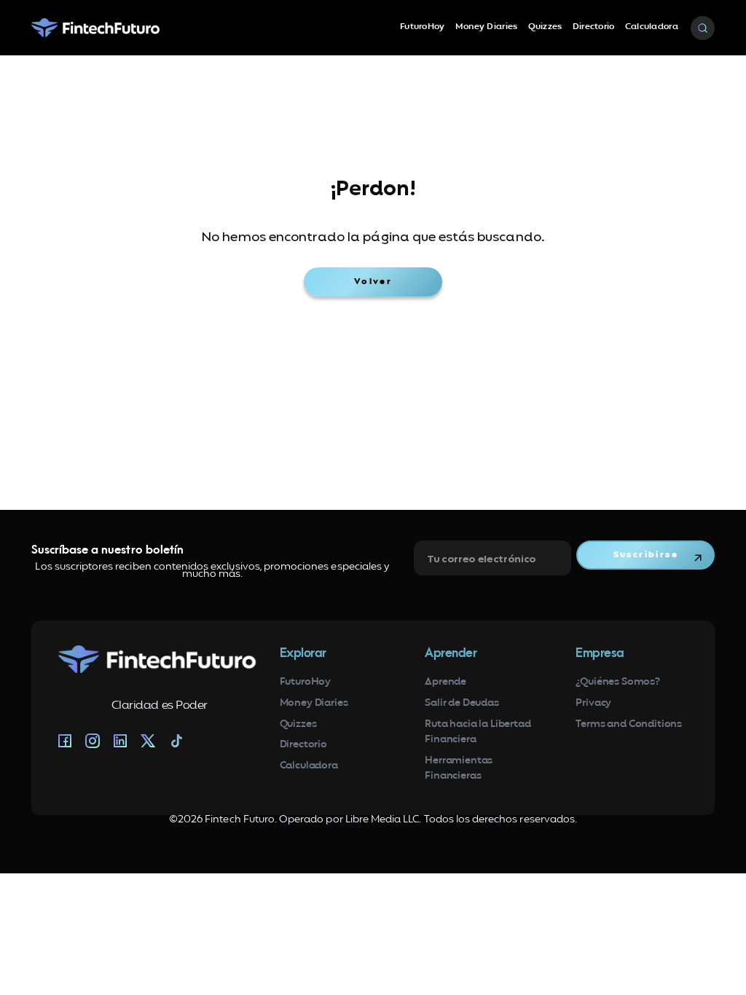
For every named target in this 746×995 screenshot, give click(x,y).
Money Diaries (486, 27)
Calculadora (651, 27)
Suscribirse (645, 555)
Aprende (445, 682)
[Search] (703, 28)
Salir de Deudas (462, 703)
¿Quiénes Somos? (618, 682)
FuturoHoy (422, 27)
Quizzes (545, 27)
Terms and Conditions (629, 724)
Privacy (593, 703)
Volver (373, 281)
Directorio (594, 27)
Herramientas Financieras (458, 768)
